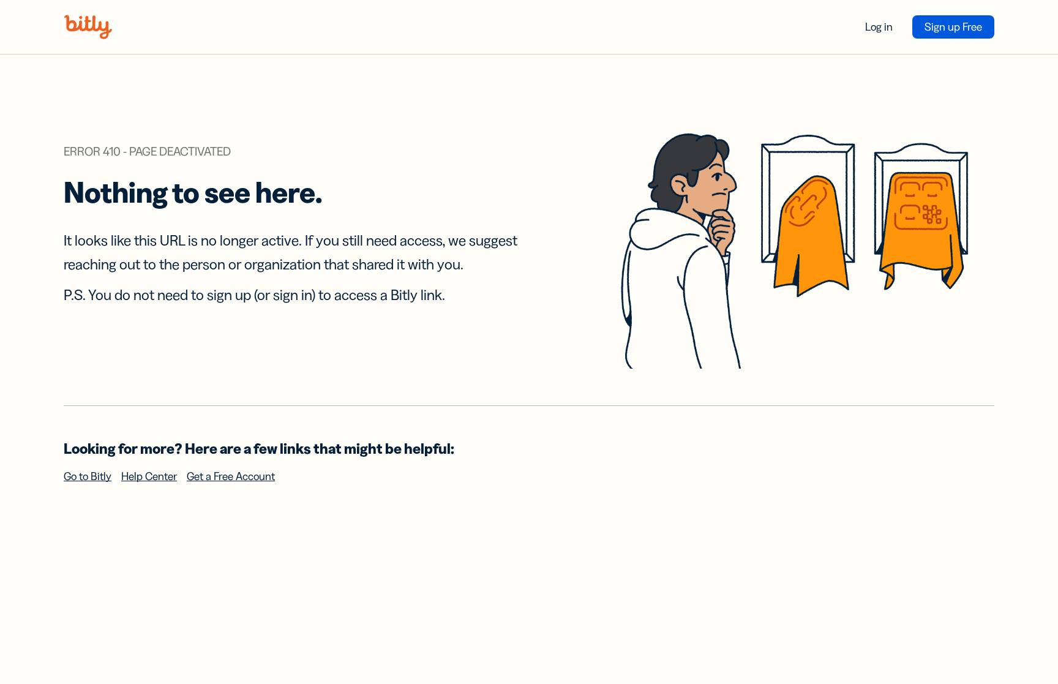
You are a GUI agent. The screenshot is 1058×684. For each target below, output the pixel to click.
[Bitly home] (88, 27)
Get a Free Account (231, 476)
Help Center (149, 476)
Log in (879, 27)
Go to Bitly (87, 476)
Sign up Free (953, 27)
